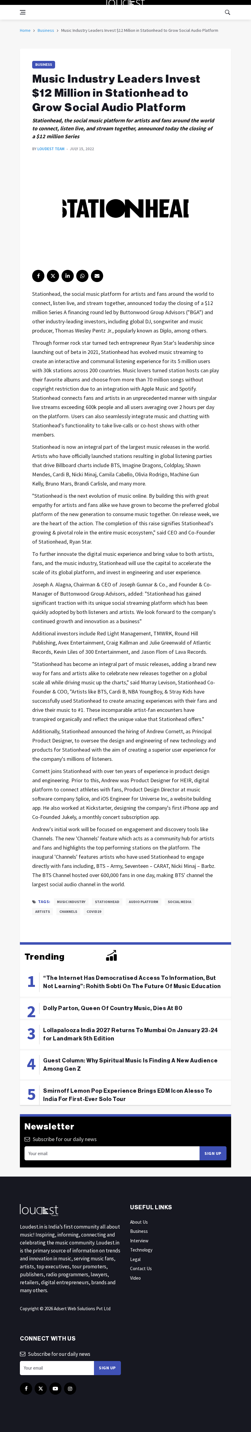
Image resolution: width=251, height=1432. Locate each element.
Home (25, 30)
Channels (68, 911)
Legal (135, 1259)
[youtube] (55, 1388)
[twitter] (53, 276)
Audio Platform (143, 901)
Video (135, 1278)
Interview (139, 1241)
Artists (42, 911)
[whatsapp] (82, 276)
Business (46, 30)
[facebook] (38, 276)
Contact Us (141, 1268)
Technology (141, 1250)
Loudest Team (51, 148)
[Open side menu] (22, 12)
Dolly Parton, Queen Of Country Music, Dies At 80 (112, 1008)
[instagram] (70, 1388)
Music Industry (71, 901)
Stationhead (107, 901)
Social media (179, 901)
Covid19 (94, 911)
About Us (139, 1222)
